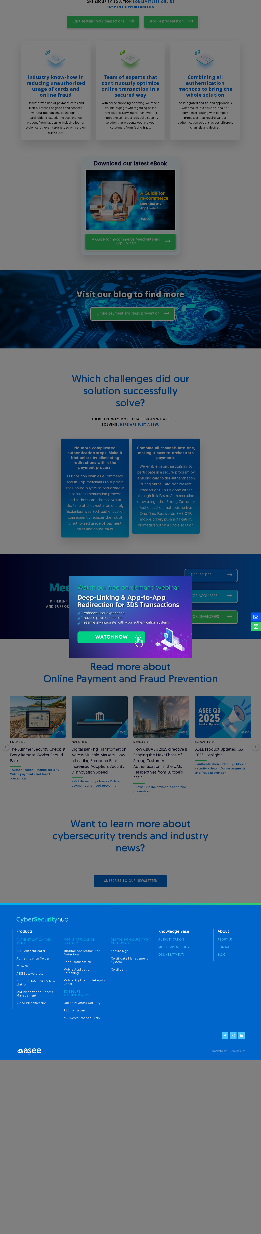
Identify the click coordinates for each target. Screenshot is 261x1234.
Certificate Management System (129, 960)
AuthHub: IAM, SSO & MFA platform (36, 983)
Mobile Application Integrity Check (84, 982)
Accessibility (238, 1051)
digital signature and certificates (129, 941)
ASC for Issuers (75, 1010)
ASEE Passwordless (30, 973)
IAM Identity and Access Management (35, 994)
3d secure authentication (77, 993)
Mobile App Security (173, 947)
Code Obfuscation (77, 962)
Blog (222, 954)
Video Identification (32, 1003)
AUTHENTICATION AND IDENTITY (34, 941)
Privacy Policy (219, 1051)
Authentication (171, 939)
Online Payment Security (82, 1003)
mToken (22, 966)
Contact (225, 947)
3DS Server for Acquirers (82, 1018)
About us (225, 939)
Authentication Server (33, 958)
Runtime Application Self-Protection (83, 953)
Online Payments (171, 954)
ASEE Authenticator (31, 951)
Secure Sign (120, 951)
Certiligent (119, 969)
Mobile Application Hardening (77, 971)
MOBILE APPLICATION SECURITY (79, 941)
